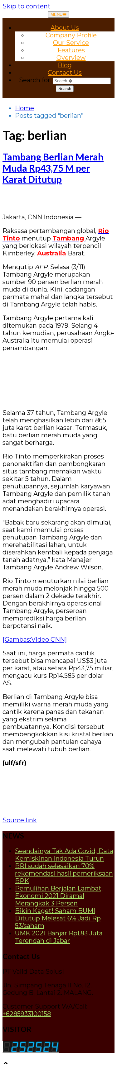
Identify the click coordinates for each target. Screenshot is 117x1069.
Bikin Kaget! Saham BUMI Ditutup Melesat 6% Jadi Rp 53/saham (58, 918)
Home (24, 108)
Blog (65, 65)
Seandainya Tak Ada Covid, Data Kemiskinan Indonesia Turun (64, 854)
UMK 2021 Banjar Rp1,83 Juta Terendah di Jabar (59, 936)
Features (71, 50)
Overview (71, 57)
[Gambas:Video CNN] (34, 639)
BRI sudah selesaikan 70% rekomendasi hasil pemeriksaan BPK (64, 873)
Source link (19, 820)
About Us (65, 27)
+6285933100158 (26, 1014)
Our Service (71, 42)
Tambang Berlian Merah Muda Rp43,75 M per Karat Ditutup (53, 168)
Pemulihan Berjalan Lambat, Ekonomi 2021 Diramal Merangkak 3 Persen (59, 896)
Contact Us (65, 72)
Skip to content (26, 6)
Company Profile (71, 35)
